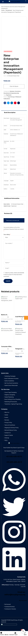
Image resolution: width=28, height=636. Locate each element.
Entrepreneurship (14, 93)
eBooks (7, 634)
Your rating (7, 234)
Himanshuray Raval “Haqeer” (19, 354)
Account (11, 634)
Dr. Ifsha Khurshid (19, 321)
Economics (18, 91)
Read (16, 634)
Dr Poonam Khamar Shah (13, 75)
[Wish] (24, 633)
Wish (25, 634)
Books (2, 634)
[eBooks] (5, 633)
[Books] (1, 633)
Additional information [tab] (11, 198)
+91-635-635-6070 (14, 456)
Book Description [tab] (9, 112)
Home (3, 10)
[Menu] (3, 1)
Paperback (8, 95)
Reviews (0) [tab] (8, 213)
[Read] (15, 633)
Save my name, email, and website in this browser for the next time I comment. (14, 274)
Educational (8, 10)
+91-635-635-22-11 (14, 462)
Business (12, 91)
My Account (23, 600)
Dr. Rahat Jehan (20, 321)
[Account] (10, 633)
